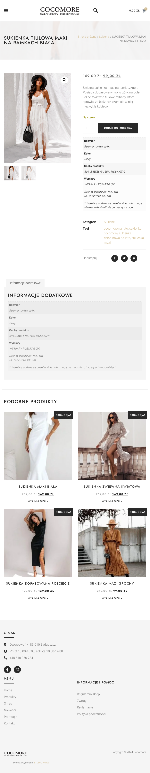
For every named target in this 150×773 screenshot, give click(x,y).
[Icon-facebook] (7, 669)
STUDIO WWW (41, 762)
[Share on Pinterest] (133, 258)
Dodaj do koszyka (118, 128)
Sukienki (104, 37)
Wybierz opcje (38, 501)
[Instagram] (17, 669)
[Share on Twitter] (124, 258)
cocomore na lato (116, 228)
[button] (6, 10)
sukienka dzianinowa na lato (117, 235)
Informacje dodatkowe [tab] (25, 283)
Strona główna (87, 37)
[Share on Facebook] (114, 258)
